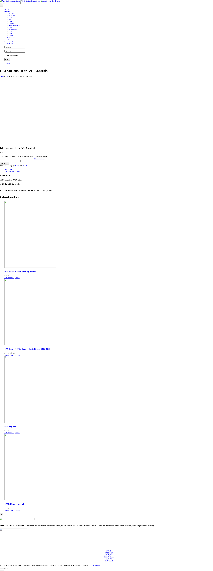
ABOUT (109, 559)
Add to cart (4, 163)
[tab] (108, 169)
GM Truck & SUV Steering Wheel (20, 271)
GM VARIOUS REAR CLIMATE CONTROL (17, 156)
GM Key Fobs (10, 426)
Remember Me (12, 55)
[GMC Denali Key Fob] (108, 467)
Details (17, 278)
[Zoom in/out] (7, 568)
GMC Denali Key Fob (14, 504)
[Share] (3, 568)
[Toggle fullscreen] (5, 568)
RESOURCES (109, 557)
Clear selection (39, 159)
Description (8, 169)
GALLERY (109, 553)
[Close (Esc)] (1, 568)
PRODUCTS (108, 555)
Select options (9, 278)
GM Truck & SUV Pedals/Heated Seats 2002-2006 (27, 349)
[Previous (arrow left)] (1, 570)
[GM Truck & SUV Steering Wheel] (108, 234)
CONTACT (109, 561)
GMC (17, 166)
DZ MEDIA (96, 565)
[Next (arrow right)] (3, 570)
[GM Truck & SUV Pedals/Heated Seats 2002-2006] (108, 312)
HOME (108, 551)
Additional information (12, 171)
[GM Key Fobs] (108, 389)
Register (7, 63)
